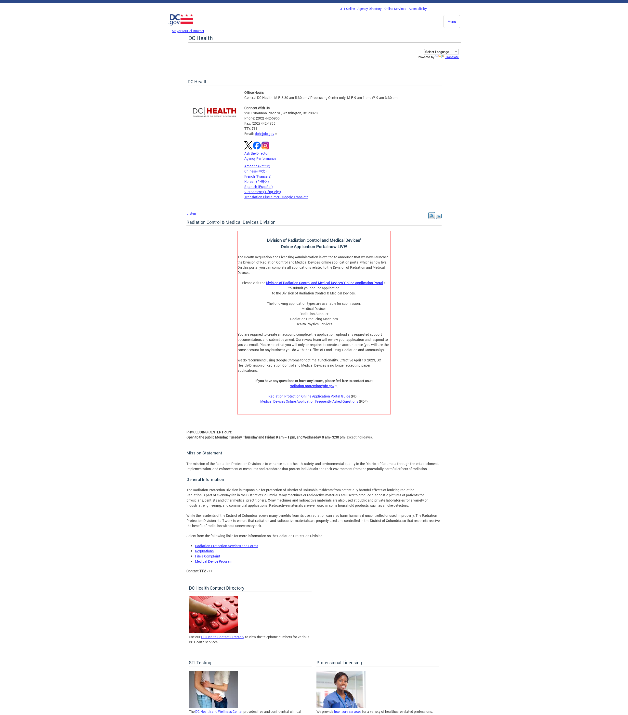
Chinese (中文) (255, 171)
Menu (451, 21)
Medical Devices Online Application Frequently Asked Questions (309, 401)
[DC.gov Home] (181, 27)
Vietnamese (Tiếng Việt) (262, 191)
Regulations (204, 551)
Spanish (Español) (258, 186)
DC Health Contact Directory (222, 637)
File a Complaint (207, 556)
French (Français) (258, 176)
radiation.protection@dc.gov (312, 386)
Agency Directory (369, 8)
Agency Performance (260, 158)
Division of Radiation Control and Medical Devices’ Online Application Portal (324, 282)
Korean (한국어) (256, 181)
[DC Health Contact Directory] (213, 631)
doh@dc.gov (264, 133)
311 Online (347, 8)
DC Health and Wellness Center (219, 711)
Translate (452, 57)
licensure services (347, 711)
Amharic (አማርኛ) (257, 166)
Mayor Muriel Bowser (188, 30)
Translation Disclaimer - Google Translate (276, 197)
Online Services (395, 8)
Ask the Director (256, 153)
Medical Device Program (213, 561)
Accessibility (418, 8)
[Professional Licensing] (341, 706)
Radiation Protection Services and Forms (226, 545)
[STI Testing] (213, 706)
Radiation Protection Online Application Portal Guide (309, 396)
